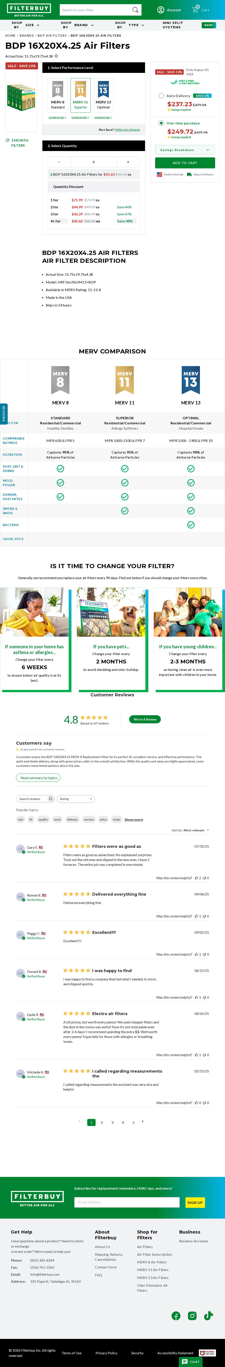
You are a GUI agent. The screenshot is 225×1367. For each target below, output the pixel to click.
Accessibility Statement (175, 1353)
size (20, 819)
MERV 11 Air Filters (153, 1270)
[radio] (58, 95)
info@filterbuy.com (45, 1274)
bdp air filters (52, 35)
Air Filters (145, 1247)
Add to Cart (185, 163)
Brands (27, 35)
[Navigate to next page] (144, 1121)
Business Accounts (193, 1241)
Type (127, 25)
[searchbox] (31, 798)
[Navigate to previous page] (81, 1121)
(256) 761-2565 (42, 1267)
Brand (74, 25)
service (89, 819)
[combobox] (76, 799)
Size (23, 25)
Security (137, 1353)
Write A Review (145, 719)
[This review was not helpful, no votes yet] (204, 878)
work (57, 819)
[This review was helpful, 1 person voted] (196, 916)
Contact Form (106, 1267)
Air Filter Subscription (154, 1254)
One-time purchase (183, 123)
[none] (58, 117)
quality (43, 819)
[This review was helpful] (196, 878)
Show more (134, 819)
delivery (72, 819)
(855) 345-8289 (42, 1260)
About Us (102, 1247)
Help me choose (127, 129)
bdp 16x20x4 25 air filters (96, 35)
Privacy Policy (106, 1353)
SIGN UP (195, 1202)
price (103, 819)
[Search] (135, 10)
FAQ (98, 1275)
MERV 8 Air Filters (152, 1262)
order (116, 819)
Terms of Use (72, 1353)
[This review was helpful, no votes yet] (196, 1102)
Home (10, 35)
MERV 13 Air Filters (153, 1277)
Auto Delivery (178, 96)
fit (31, 819)
